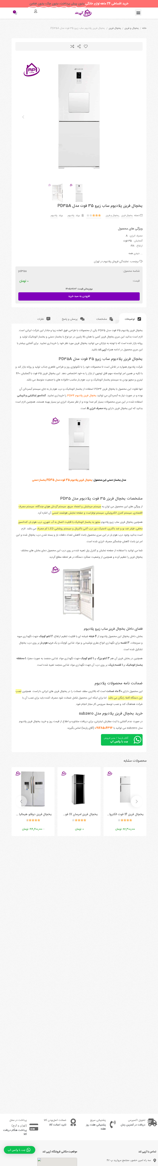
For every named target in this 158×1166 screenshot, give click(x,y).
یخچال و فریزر (131, 28)
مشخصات (102, 319)
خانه (144, 28)
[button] (138, 12)
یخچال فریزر (115, 28)
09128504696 (104, 728)
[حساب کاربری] (35, 11)
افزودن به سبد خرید (79, 295)
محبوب (86, 46)
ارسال (79, 46)
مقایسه (72, 46)
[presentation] (23, 117)
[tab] (132, 318)
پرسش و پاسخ (70, 319)
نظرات (41, 319)
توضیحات (130, 319)
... (136, 254)
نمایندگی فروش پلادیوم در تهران (111, 261)
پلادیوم (71, 215)
